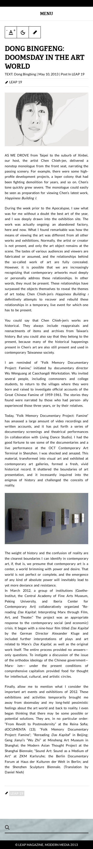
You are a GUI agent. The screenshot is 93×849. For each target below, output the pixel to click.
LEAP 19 (78, 74)
